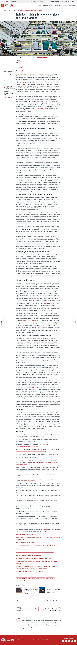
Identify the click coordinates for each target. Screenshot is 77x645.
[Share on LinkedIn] (11, 74)
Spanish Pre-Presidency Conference (46, 529)
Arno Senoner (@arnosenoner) (42, 57)
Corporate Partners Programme (57, 1)
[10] (48, 377)
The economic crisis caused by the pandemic (25, 212)
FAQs (47, 639)
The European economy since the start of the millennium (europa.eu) (31, 451)
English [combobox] (73, 1)
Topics (39, 5)
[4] (20, 286)
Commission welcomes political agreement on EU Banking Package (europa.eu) (34, 558)
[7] (43, 315)
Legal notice (25, 639)
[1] (22, 71)
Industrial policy (26, 580)
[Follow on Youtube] (75, 641)
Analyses (9, 10)
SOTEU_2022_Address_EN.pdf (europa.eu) (26, 542)
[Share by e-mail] (5, 77)
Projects (56, 5)
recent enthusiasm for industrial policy (28, 74)
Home (5, 10)
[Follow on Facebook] (63, 641)
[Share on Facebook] (5, 74)
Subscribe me (9, 97)
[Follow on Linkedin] (72, 641)
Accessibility (52, 639)
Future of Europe (15, 10)
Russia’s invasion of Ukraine (29, 320)
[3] (24, 109)
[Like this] (17, 601)
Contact (19, 639)
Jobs (58, 639)
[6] (34, 298)
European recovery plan (41, 578)
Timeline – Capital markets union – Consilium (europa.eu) (30, 571)
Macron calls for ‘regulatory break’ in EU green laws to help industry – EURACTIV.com (35, 552)
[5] (17, 297)
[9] (51, 374)
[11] (33, 387)
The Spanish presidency (41, 108)
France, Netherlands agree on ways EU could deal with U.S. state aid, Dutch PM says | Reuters (37, 545)
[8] (56, 323)
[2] (42, 103)
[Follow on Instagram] (69, 641)
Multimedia (65, 5)
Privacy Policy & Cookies (35, 639)
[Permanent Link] (8, 77)
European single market (50, 578)
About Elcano (72, 5)
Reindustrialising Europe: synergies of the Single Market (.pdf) (10, 87)
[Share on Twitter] (8, 74)
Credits (43, 639)
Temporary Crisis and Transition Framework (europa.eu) (29, 555)
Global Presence (13, 1)
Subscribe (67, 1)
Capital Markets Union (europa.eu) (28, 480)
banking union (22, 84)
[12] (38, 406)
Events (60, 5)
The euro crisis (54, 180)
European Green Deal (31, 578)
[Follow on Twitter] (66, 641)
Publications (45, 5)
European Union (19, 580)
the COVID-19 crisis (45, 303)
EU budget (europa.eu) (22, 548)
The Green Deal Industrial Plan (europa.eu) (26, 534)
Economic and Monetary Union (22, 578)
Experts (50, 5)
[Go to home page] (8, 5)
